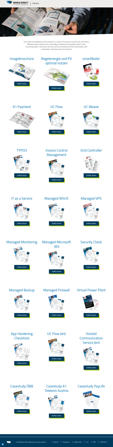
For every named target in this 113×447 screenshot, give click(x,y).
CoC (87, 442)
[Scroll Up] (108, 445)
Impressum (66, 442)
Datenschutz (78, 442)
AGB (94, 442)
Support (55, 442)
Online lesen (22, 84)
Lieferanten (103, 442)
